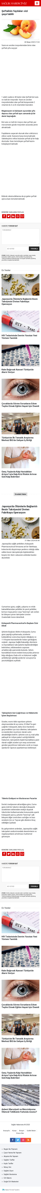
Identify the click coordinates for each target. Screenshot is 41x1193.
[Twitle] (9, 216)
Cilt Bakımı (8, 1178)
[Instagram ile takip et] (23, 1140)
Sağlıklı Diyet (8, 1171)
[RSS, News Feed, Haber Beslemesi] (28, 1140)
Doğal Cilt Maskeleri (11, 1182)
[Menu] (37, 3)
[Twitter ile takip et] (17, 1140)
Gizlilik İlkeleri (31, 1131)
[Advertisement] (20, 72)
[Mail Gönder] (22, 216)
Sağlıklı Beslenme (10, 1174)
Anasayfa (6, 1131)
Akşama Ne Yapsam (11, 1156)
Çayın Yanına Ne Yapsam (12, 1153)
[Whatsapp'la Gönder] (18, 216)
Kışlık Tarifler (8, 1164)
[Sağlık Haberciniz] (14, 3)
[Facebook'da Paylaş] (4, 216)
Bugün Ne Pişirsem (10, 1149)
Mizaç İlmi (7, 1167)
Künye (14, 1131)
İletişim (21, 1131)
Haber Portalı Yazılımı (12, 1190)
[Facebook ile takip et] (12, 1140)
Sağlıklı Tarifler (9, 1160)
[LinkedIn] (13, 216)
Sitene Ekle (20, 1133)
